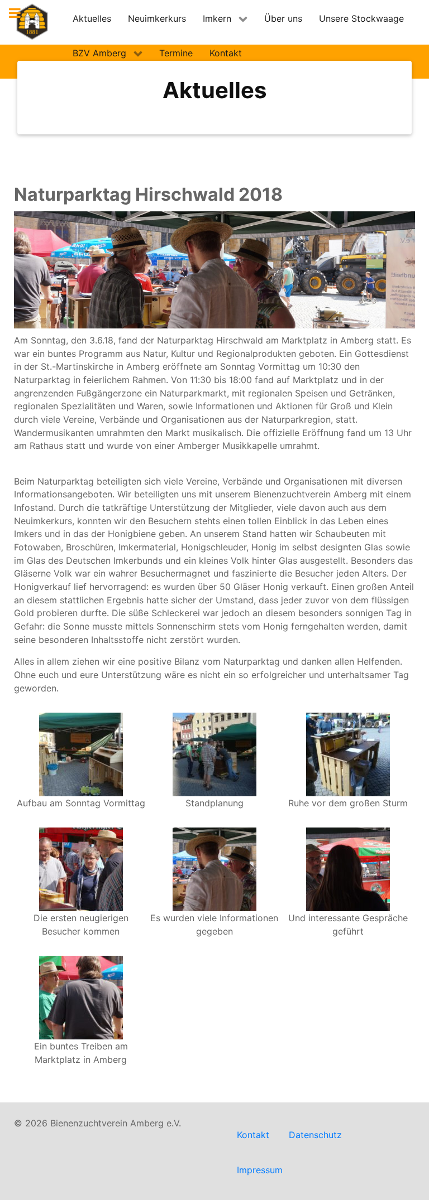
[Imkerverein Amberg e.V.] (32, 22)
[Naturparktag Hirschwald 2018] (81, 753)
